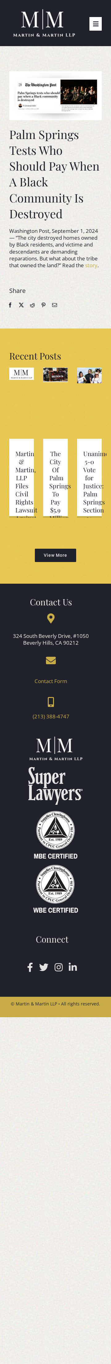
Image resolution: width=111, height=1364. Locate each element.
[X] (21, 305)
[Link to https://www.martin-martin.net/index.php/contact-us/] (51, 660)
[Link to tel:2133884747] (51, 702)
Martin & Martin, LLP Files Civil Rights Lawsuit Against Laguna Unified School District (26, 501)
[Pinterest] (43, 305)
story (91, 265)
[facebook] (30, 967)
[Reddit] (32, 305)
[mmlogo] (44, 10)
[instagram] (59, 967)
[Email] (54, 305)
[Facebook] (10, 305)
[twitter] (43, 967)
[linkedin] (73, 967)
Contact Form (51, 681)
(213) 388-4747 (51, 716)
